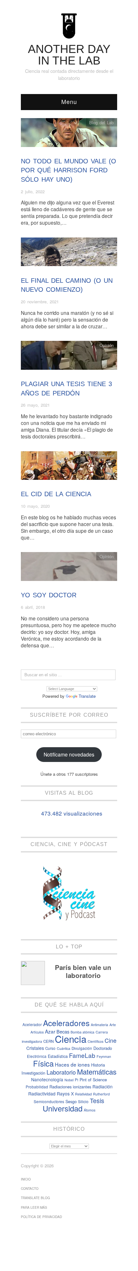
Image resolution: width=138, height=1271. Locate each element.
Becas (62, 1031)
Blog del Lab (101, 122)
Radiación (102, 1086)
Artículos (37, 1032)
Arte (112, 1024)
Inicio (26, 1179)
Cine (110, 1040)
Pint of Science (93, 1079)
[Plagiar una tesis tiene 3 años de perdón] (69, 357)
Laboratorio (61, 1072)
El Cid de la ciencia (56, 493)
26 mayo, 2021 (35, 405)
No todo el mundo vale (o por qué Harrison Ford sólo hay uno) (68, 170)
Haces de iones (72, 1064)
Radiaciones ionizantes (70, 1087)
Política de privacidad (41, 1217)
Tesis (97, 1100)
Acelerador (32, 1024)
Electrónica (37, 1056)
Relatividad (83, 1094)
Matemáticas (96, 1071)
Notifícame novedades (69, 754)
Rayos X (65, 1093)
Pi (76, 1079)
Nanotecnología (47, 1079)
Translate (87, 696)
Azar (50, 1031)
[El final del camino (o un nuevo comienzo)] (69, 253)
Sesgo (71, 1101)
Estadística (58, 1056)
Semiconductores (49, 1101)
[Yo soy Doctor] (69, 568)
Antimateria (99, 1024)
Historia (98, 1065)
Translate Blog (35, 1198)
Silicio (83, 1101)
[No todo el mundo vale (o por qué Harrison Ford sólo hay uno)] (69, 134)
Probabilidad (37, 1086)
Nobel (69, 1079)
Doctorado (102, 1048)
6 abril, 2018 (33, 607)
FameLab (82, 1055)
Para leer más (34, 1207)
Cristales (35, 1048)
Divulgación (82, 1048)
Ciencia (70, 1038)
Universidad (62, 1108)
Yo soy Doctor (48, 595)
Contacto (30, 1188)
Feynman (104, 1056)
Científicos (95, 1041)
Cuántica (63, 1048)
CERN (48, 1041)
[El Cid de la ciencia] (69, 467)
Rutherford (101, 1094)
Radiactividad (42, 1093)
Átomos (89, 1110)
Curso (50, 1048)
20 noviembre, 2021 (40, 301)
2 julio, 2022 (33, 191)
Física (43, 1063)
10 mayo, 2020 (35, 506)
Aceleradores (66, 1022)
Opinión (106, 345)
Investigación (33, 1073)
